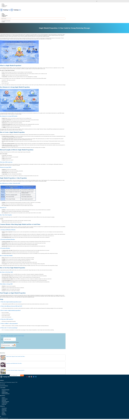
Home (3, 3)
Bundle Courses (4, 5)
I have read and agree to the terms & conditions (11, 342)
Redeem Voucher (5, 398)
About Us (3, 397)
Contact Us (4, 6)
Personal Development (5, 389)
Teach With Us (4, 408)
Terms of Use (4, 409)
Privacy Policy (4, 410)
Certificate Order (4, 402)
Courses (3, 4)
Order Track (4, 400)
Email (2, 339)
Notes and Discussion (5, 401)
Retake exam (4, 404)
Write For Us (4, 414)
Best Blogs (3, 413)
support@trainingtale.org (4, 385)
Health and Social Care (5, 393)
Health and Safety (5, 392)
